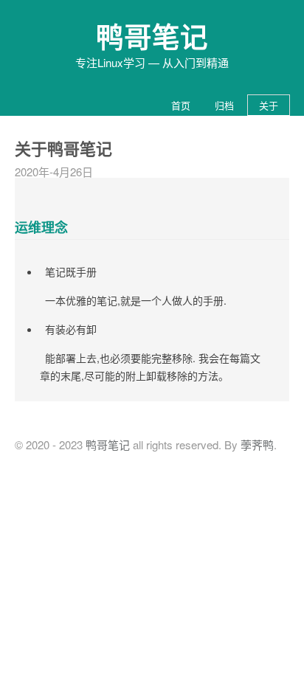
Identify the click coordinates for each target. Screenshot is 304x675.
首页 (180, 105)
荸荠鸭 (257, 444)
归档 (224, 105)
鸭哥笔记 (152, 36)
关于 (268, 105)
